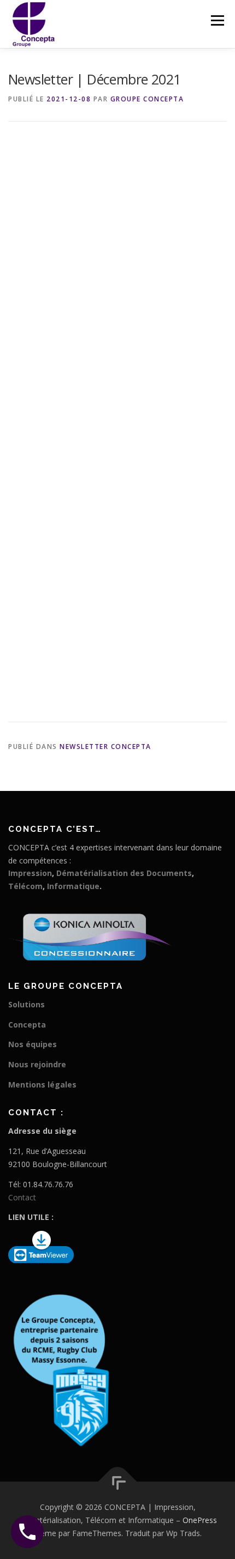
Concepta (27, 1024)
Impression (30, 873)
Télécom (25, 886)
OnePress (200, 1520)
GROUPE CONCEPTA (147, 99)
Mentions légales (42, 1084)
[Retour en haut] (117, 1482)
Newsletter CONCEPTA (105, 746)
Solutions (26, 1004)
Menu (217, 20)
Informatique (73, 886)
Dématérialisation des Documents (124, 873)
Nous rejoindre (37, 1064)
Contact (22, 1197)
